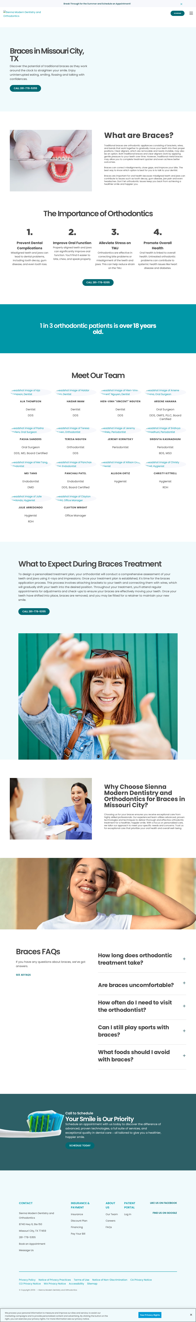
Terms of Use (81, 1280)
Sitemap (92, 1283)
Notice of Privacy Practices (55, 1280)
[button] (191, 13)
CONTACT (25, 1203)
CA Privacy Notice (141, 1280)
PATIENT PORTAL (129, 1205)
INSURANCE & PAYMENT (80, 1205)
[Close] (191, 1314)
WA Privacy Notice (55, 1283)
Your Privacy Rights (150, 1314)
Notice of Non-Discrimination (109, 1280)
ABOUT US (110, 1205)
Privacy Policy (27, 1280)
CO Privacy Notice (30, 1283)
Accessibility (76, 1283)
